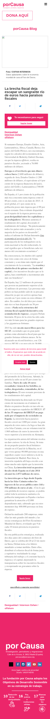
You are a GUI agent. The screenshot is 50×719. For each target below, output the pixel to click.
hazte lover (25, 578)
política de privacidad (30, 670)
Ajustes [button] (32, 362)
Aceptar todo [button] (20, 362)
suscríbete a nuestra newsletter (25, 587)
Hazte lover (26, 123)
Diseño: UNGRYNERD (25, 673)
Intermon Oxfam (13, 135)
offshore (9, 137)
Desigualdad (11, 132)
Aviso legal (16, 670)
